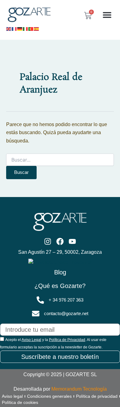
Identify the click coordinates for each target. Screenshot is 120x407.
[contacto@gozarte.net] (35, 313)
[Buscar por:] (60, 160)
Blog (60, 272)
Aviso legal (12, 396)
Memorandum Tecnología (79, 389)
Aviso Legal (31, 340)
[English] (9, 28)
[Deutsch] (20, 28)
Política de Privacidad (67, 340)
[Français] (14, 28)
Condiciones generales (49, 396)
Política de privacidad (97, 396)
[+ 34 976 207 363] (40, 300)
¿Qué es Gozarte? (60, 285)
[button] (107, 15)
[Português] (31, 28)
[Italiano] (25, 28)
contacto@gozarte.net (66, 313)
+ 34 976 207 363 (66, 300)
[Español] (36, 28)
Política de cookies (20, 402)
